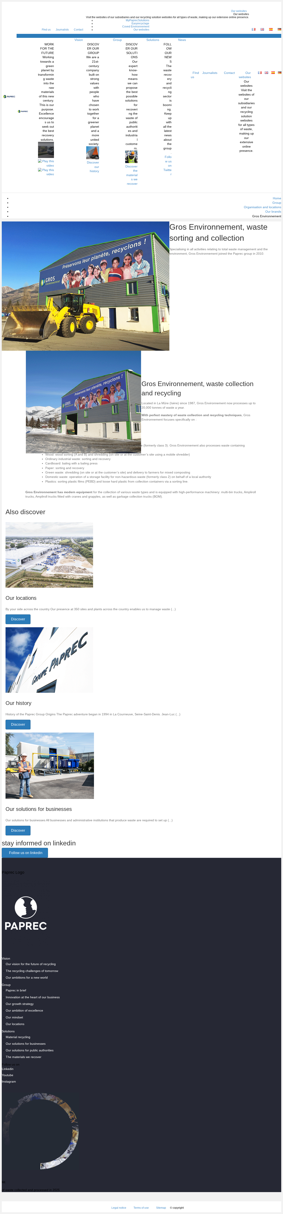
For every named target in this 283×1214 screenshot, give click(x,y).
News (182, 40)
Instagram (9, 1081)
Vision (79, 40)
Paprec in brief (16, 990)
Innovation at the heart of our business (33, 997)
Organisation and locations (262, 207)
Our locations (15, 1024)
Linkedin (7, 1069)
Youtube (7, 1075)
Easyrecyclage (140, 23)
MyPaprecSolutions (137, 20)
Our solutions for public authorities (30, 1050)
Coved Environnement (135, 26)
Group (117, 40)
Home (277, 198)
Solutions (152, 40)
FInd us (46, 29)
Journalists (62, 29)
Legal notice (118, 1207)
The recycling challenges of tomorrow (32, 971)
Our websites (239, 11)
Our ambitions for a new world (27, 977)
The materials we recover (23, 1057)
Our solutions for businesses (26, 1043)
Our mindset (14, 1017)
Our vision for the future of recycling (31, 964)
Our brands (273, 211)
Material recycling (18, 1037)
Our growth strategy (20, 1004)
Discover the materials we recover (131, 175)
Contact (78, 29)
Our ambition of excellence (24, 1010)
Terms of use (141, 1207)
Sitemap (161, 1207)
